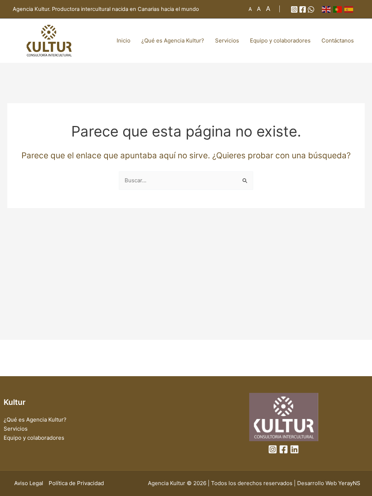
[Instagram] (294, 9)
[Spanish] (350, 8)
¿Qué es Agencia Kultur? (172, 40)
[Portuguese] (338, 8)
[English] (327, 8)
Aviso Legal (28, 483)
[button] (274, 8)
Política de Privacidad (76, 483)
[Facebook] (302, 9)
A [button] (250, 9)
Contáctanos (338, 40)
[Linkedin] (294, 449)
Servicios (227, 40)
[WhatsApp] (311, 9)
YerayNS (349, 483)
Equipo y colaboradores (280, 40)
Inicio (123, 40)
